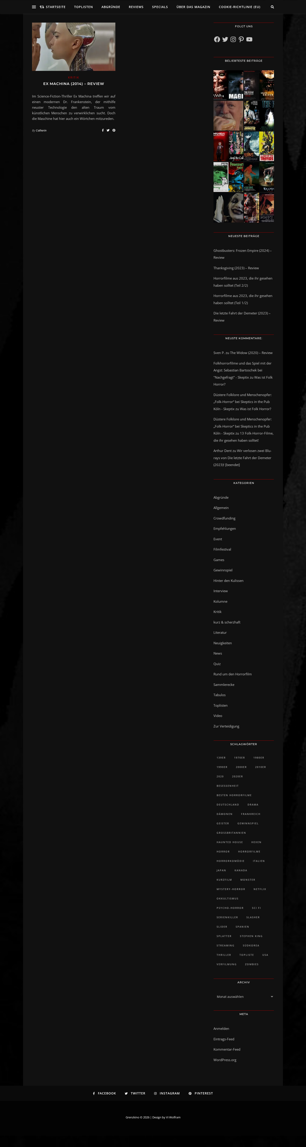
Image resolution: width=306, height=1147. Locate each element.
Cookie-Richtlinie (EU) (239, 7)
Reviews (136, 7)
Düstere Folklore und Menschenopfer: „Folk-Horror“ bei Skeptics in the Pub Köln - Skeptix (242, 401)
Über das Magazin (193, 7)
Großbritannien (231, 832)
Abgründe (110, 7)
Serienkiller (227, 917)
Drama (253, 804)
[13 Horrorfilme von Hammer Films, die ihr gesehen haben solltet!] (228, 177)
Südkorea (251, 945)
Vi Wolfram (173, 1117)
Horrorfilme (249, 851)
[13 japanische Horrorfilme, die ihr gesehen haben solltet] (259, 208)
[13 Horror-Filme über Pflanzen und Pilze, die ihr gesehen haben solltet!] (259, 146)
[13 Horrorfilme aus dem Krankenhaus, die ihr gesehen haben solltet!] (259, 85)
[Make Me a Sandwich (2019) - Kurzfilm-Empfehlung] (228, 116)
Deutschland (228, 804)
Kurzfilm (224, 879)
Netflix (260, 889)
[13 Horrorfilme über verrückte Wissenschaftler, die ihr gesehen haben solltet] (259, 116)
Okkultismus (228, 898)
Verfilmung (227, 964)
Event (217, 539)
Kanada (241, 870)
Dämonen (225, 814)
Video (217, 715)
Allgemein (221, 507)
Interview (220, 591)
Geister (223, 823)
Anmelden (221, 1028)
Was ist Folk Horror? (255, 409)
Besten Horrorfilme (234, 795)
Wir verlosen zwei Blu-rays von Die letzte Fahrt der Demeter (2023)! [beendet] (242, 457)
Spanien (242, 926)
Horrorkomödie (231, 861)
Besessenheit (228, 785)
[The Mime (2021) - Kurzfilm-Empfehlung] (228, 208)
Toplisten (83, 7)
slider (222, 926)
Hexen (256, 842)
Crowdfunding (224, 518)
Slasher (253, 917)
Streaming (226, 945)
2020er (237, 776)
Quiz (217, 663)
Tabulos (219, 695)
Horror (223, 851)
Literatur (220, 632)
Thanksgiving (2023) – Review (236, 268)
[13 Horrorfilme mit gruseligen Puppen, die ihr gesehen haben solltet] (228, 85)
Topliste (246, 954)
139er (221, 757)
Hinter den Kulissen (228, 580)
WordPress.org (224, 1060)
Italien (259, 861)
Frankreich (251, 814)
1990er (222, 767)
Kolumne (220, 601)
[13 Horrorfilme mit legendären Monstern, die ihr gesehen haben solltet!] (259, 177)
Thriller (224, 954)
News (217, 653)
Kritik (73, 77)
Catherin (41, 130)
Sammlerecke (223, 684)
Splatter (224, 936)
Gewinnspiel (223, 570)
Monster (247, 879)
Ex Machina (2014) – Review (73, 84)
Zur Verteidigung (226, 726)
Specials (160, 7)
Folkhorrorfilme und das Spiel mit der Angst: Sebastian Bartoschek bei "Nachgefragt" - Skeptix (242, 370)
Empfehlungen (224, 528)
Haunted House (230, 842)
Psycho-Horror (230, 908)
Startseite (56, 7)
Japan (221, 870)
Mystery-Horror (231, 889)
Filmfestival (222, 549)
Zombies (252, 964)
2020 (220, 776)
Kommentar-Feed (226, 1049)
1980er (258, 757)
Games (218, 560)
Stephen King (251, 936)
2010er (260, 767)
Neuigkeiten (222, 643)
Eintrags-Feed (223, 1039)
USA (265, 954)
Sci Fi (256, 908)
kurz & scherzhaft (226, 622)
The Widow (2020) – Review (251, 352)
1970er (239, 757)
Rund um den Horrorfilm (232, 674)
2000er (241, 767)
